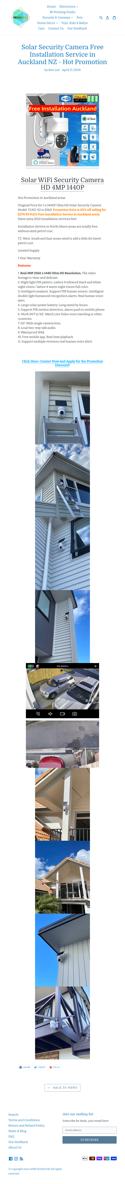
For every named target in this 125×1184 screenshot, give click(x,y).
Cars (41, 28)
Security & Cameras (56, 17)
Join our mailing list (77, 1114)
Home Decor (46, 23)
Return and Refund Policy (26, 1125)
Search (13, 1114)
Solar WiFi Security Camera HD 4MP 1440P (62, 183)
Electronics (67, 6)
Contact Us (56, 28)
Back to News (64, 1087)
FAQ (11, 1136)
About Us (14, 1147)
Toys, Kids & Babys (74, 23)
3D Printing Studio (62, 12)
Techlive (41, 1169)
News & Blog (17, 1131)
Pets (80, 17)
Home (51, 6)
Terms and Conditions (24, 1120)
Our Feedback (77, 28)
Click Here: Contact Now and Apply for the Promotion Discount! (62, 363)
